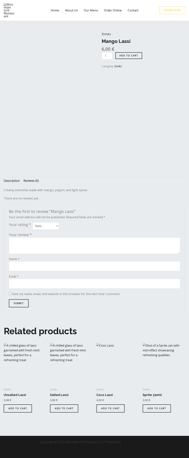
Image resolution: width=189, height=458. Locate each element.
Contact (133, 10)
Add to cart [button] (17, 408)
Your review (20, 234)
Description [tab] (12, 181)
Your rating (20, 224)
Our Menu (91, 10)
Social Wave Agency (135, 442)
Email (14, 276)
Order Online (113, 10)
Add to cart (128, 55)
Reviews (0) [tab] (31, 181)
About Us (71, 10)
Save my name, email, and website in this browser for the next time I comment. (66, 294)
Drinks (106, 34)
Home (55, 10)
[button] (172, 10)
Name (14, 259)
